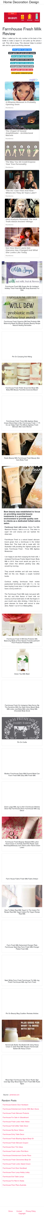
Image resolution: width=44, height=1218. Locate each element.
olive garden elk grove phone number (22, 53)
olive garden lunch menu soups (22, 60)
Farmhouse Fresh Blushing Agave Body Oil (18, 1138)
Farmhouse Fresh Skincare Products (16, 1113)
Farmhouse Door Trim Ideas (13, 1147)
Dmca (10, 1211)
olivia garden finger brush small (22, 66)
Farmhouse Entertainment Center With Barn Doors (21, 1109)
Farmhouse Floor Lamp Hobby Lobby (16, 1172)
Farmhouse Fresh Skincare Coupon (15, 1143)
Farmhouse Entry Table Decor (13, 1134)
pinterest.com (14, 1095)
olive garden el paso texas (22, 50)
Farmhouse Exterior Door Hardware (15, 1105)
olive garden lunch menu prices (22, 63)
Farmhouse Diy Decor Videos (13, 1130)
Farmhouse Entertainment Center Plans (17, 1155)
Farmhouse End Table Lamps (13, 1176)
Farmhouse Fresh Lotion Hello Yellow (16, 1121)
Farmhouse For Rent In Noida (13, 1181)
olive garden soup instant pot (22, 56)
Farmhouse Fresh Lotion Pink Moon (15, 1151)
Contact (19, 1211)
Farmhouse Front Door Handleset (15, 1168)
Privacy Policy (31, 1211)
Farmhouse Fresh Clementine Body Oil (17, 1160)
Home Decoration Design (21, 2)
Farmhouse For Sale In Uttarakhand (16, 1117)
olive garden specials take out (22, 70)
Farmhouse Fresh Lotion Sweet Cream (17, 1164)
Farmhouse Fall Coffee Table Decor (15, 1126)
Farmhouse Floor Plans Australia (14, 1185)
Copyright (22, 1213)
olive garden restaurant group (22, 73)
